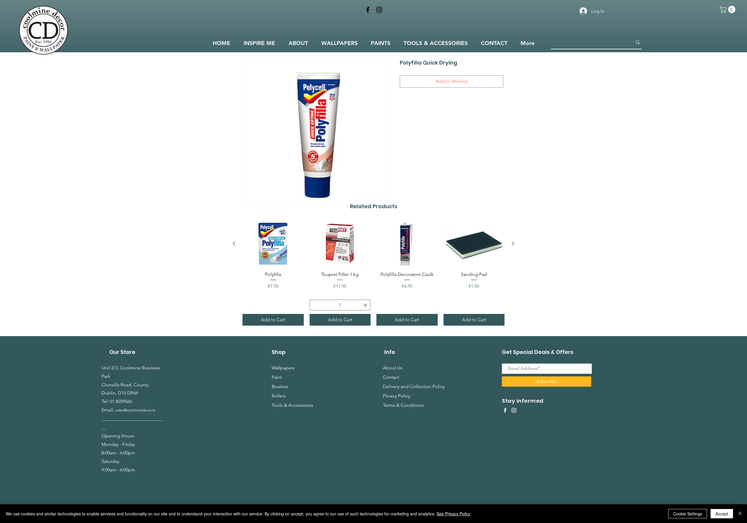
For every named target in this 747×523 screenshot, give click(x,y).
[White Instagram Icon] (514, 410)
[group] (373, 273)
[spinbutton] (340, 305)
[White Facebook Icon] (505, 410)
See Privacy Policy (453, 514)
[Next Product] (512, 243)
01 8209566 (121, 401)
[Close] (739, 513)
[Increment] (365, 305)
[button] (728, 9)
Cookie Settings (687, 514)
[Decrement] (314, 305)
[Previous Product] (234, 243)
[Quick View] (273, 244)
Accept (721, 514)
